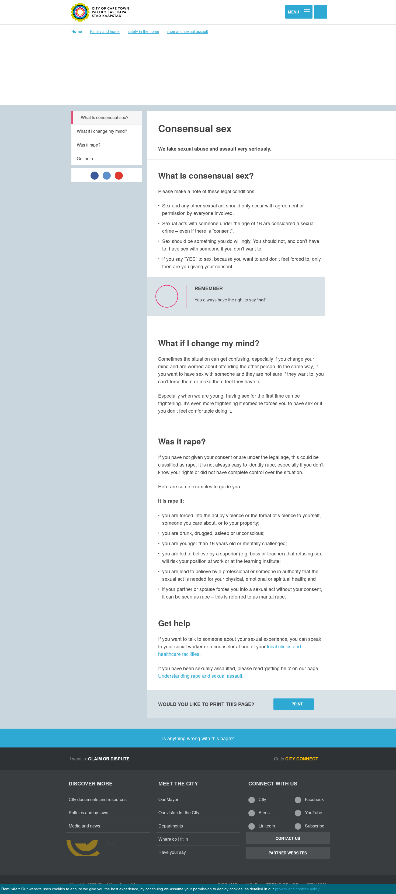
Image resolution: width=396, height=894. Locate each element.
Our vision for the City (178, 812)
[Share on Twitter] (107, 175)
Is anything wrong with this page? (198, 738)
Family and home (105, 31)
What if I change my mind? (102, 131)
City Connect (302, 759)
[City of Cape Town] (99, 12)
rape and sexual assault (187, 31)
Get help (85, 158)
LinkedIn (266, 826)
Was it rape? (88, 145)
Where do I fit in (173, 839)
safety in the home (143, 31)
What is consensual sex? (104, 117)
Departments (170, 826)
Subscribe (314, 826)
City (262, 799)
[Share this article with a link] (119, 175)
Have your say (172, 852)
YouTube (313, 812)
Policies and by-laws (88, 812)
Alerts (264, 812)
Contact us (288, 838)
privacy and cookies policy (297, 889)
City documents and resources (98, 799)
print (297, 704)
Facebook (314, 799)
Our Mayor (168, 799)
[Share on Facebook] (95, 175)
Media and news (84, 826)
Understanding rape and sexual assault (200, 675)
